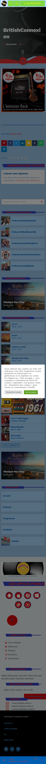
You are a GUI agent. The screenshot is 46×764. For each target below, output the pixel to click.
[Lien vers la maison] (4, 3)
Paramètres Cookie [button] (13, 392)
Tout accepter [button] (30, 392)
